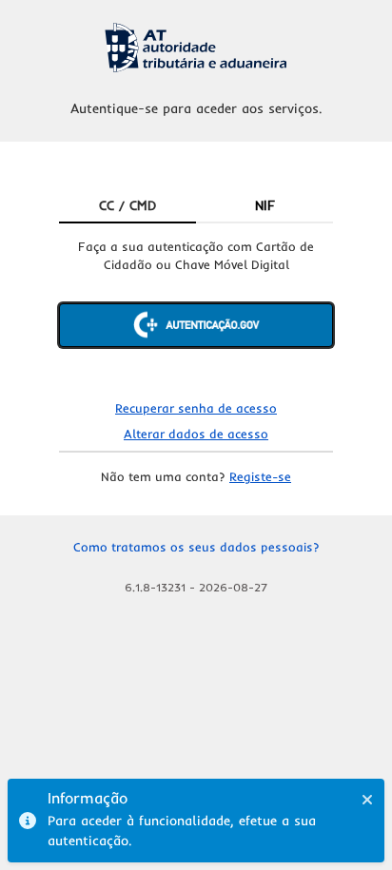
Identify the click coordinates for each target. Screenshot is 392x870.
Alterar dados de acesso (196, 433)
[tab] (127, 206)
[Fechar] (367, 799)
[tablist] (196, 206)
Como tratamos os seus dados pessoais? (196, 546)
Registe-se (260, 476)
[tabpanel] (196, 309)
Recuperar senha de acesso (196, 408)
